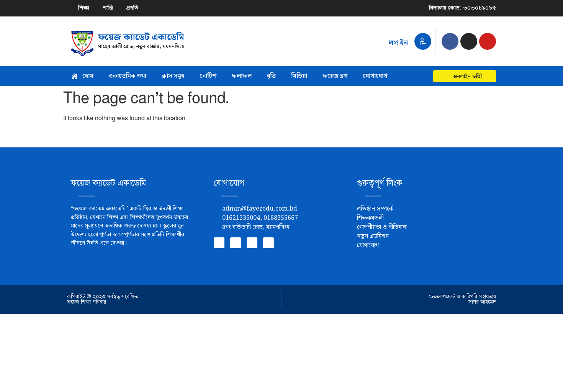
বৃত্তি (271, 76)
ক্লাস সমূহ (173, 76)
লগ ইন (398, 42)
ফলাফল (242, 76)
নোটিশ (208, 76)
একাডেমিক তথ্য (127, 76)
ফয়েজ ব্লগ (334, 76)
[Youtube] (487, 41)
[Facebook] (450, 41)
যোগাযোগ (375, 76)
